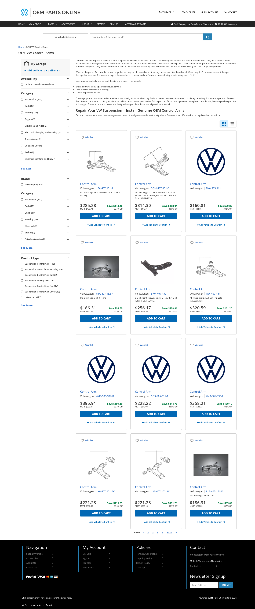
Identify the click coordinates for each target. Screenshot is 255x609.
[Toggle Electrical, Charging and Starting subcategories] (68, 132)
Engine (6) (30, 119)
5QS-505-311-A (159, 396)
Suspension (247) (33, 199)
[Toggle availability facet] (68, 79)
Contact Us (32, 567)
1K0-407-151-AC (105, 491)
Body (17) (29, 106)
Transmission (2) (33, 139)
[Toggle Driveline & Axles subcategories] (68, 239)
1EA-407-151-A (104, 188)
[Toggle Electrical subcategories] (68, 226)
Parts (51, 24)
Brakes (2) (30, 232)
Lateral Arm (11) (33, 297)
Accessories (68, 24)
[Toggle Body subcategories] (68, 106)
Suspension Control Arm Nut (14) (41, 286)
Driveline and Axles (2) (36, 125)
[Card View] (224, 123)
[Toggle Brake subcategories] (68, 152)
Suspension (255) (33, 99)
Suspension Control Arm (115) (40, 263)
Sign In (86, 558)
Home (21, 24)
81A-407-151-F (214, 491)
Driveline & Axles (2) (35, 239)
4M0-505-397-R (105, 396)
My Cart (87, 553)
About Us (87, 24)
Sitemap (140, 567)
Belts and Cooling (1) (35, 145)
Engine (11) (30, 212)
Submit (226, 585)
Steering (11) (31, 112)
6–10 (169, 532)
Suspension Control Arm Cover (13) (42, 291)
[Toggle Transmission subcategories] (68, 139)
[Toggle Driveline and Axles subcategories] (68, 126)
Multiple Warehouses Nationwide (206, 561)
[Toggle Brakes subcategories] (68, 233)
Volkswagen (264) (33, 184)
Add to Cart (101, 216)
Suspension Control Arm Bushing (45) (44, 269)
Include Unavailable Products (39, 84)
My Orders (88, 567)
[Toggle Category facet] (68, 93)
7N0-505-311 (213, 188)
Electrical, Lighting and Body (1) (40, 158)
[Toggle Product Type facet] (68, 258)
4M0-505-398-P (215, 396)
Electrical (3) (31, 226)
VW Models (35, 24)
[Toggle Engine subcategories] (68, 119)
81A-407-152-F (104, 293)
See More (26, 247)
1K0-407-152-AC (160, 491)
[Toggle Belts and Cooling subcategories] (68, 146)
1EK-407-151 (213, 293)
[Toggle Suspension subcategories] (68, 99)
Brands (114, 24)
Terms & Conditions (146, 553)
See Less (26, 168)
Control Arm (88, 184)
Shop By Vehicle (34, 553)
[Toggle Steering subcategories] (68, 113)
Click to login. (28, 597)
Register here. (65, 597)
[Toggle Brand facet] (68, 179)
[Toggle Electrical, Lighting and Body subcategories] (68, 159)
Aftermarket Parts (135, 24)
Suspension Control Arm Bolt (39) (41, 274)
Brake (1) (29, 152)
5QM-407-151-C (160, 188)
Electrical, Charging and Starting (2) (42, 132)
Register (87, 562)
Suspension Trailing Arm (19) (39, 280)
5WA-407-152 (158, 293)
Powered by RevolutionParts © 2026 (218, 597)
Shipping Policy (144, 558)
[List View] (232, 123)
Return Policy (143, 562)
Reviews (101, 24)
